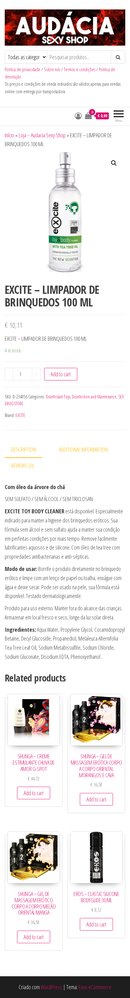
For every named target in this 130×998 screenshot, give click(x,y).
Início (9, 135)
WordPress (51, 987)
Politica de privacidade (22, 69)
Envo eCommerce (95, 987)
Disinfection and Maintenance (94, 397)
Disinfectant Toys (58, 397)
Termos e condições (79, 69)
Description (23, 449)
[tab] (28, 450)
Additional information (83, 449)
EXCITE (20, 415)
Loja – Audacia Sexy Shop (42, 135)
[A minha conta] (78, 115)
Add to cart (61, 374)
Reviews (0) (22, 465)
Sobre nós (52, 69)
